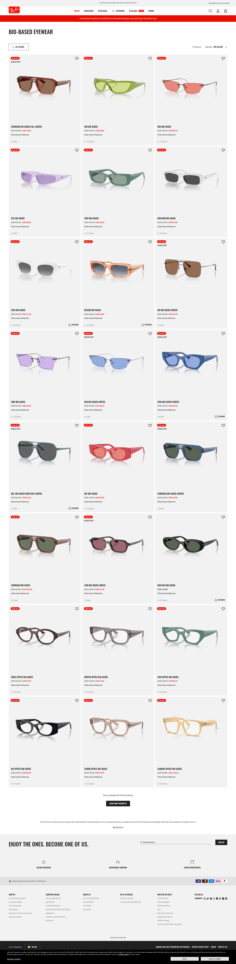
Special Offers (15, 917)
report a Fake (163, 921)
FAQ (159, 909)
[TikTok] (208, 898)
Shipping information (55, 917)
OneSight (87, 909)
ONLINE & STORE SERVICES (130, 902)
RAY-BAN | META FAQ (165, 913)
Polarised (13, 909)
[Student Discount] (198, 898)
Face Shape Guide (53, 898)
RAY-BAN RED (88, 902)
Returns (49, 921)
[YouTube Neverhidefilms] (211, 898)
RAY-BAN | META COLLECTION (20, 913)
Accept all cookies (215, 959)
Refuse (185, 959)
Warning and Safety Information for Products (173, 947)
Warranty (50, 913)
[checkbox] (77, 58)
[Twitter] (214, 898)
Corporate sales (53, 906)
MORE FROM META (164, 917)
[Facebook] (217, 898)
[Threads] (220, 898)
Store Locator (126, 898)
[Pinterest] (226, 898)
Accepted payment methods (58, 909)
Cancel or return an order (169, 924)
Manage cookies (13, 959)
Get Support (162, 898)
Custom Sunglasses (17, 898)
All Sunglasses (15, 902)
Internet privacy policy (200, 947)
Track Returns (163, 906)
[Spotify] (223, 898)
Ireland (34, 947)
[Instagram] (205, 898)
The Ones (87, 906)
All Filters (19, 46)
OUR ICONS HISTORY (91, 898)
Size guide (50, 902)
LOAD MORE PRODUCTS (118, 803)
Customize (75, 324)
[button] (226, 47)
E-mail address (148, 842)
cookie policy (123, 954)
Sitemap (213, 947)
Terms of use (222, 947)
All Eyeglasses (15, 906)
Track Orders (163, 902)
